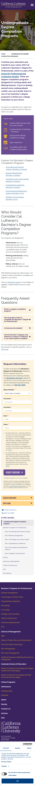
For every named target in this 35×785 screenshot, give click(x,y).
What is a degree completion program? (15, 310)
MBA (3, 636)
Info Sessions (7, 573)
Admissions (6, 687)
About (3, 700)
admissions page (13, 282)
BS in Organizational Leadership (15, 543)
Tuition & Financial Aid (10, 565)
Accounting (5, 610)
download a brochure (15, 378)
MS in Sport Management (10, 653)
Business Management (9, 593)
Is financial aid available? (13, 328)
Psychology (5, 605)
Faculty (5, 557)
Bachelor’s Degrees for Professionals (14, 527)
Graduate (4, 695)
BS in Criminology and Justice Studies (17, 539)
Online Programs (8, 682)
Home (3, 54)
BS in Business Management (14, 535)
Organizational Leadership (10, 601)
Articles (4, 713)
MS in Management (8, 649)
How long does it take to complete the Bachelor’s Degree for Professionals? (16, 319)
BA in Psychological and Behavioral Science (16, 548)
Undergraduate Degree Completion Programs (15, 522)
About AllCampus (14, 486)
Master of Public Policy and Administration (16, 640)
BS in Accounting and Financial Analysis (17, 531)
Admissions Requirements (11, 561)
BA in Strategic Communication (15, 553)
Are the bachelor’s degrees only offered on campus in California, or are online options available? (16, 336)
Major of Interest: (9, 390)
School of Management (11, 632)
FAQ (4, 569)
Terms (10, 450)
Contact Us (5, 709)
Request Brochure (13, 472)
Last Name (7, 407)
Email (5, 416)
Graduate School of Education (13, 664)
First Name (7, 398)
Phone (5, 424)
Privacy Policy (22, 486)
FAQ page (4, 349)
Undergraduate (6, 691)
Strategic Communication (10, 614)
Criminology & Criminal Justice (12, 597)
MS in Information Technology (12, 644)
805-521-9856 (20, 385)
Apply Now (7, 503)
